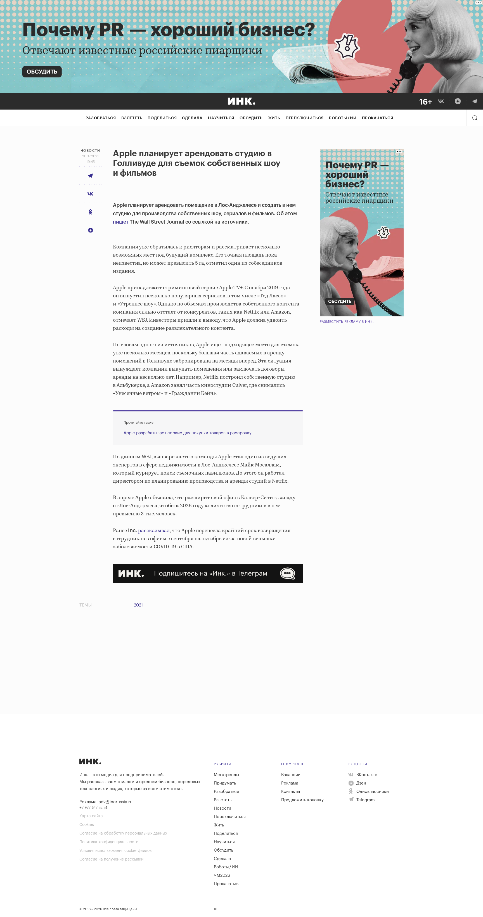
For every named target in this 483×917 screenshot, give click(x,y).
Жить (274, 118)
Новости (222, 808)
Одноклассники (372, 792)
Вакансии (290, 775)
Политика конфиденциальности (108, 842)
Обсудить (251, 118)
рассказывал (154, 530)
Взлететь (131, 118)
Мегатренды (226, 775)
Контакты (290, 792)
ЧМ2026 (222, 875)
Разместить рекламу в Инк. (347, 321)
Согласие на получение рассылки (111, 859)
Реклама (289, 783)
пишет (121, 221)
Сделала (192, 118)
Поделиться (162, 118)
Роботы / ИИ (343, 118)
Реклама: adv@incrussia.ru (105, 802)
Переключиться (305, 118)
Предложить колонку (302, 800)
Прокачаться (377, 118)
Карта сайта (91, 816)
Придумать (225, 783)
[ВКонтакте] (441, 101)
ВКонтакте (366, 775)
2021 (138, 605)
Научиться (221, 118)
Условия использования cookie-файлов (115, 851)
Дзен (360, 783)
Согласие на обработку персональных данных (123, 833)
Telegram (365, 800)
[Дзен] (457, 101)
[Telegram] (474, 101)
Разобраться (101, 118)
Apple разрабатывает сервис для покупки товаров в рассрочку (188, 433)
